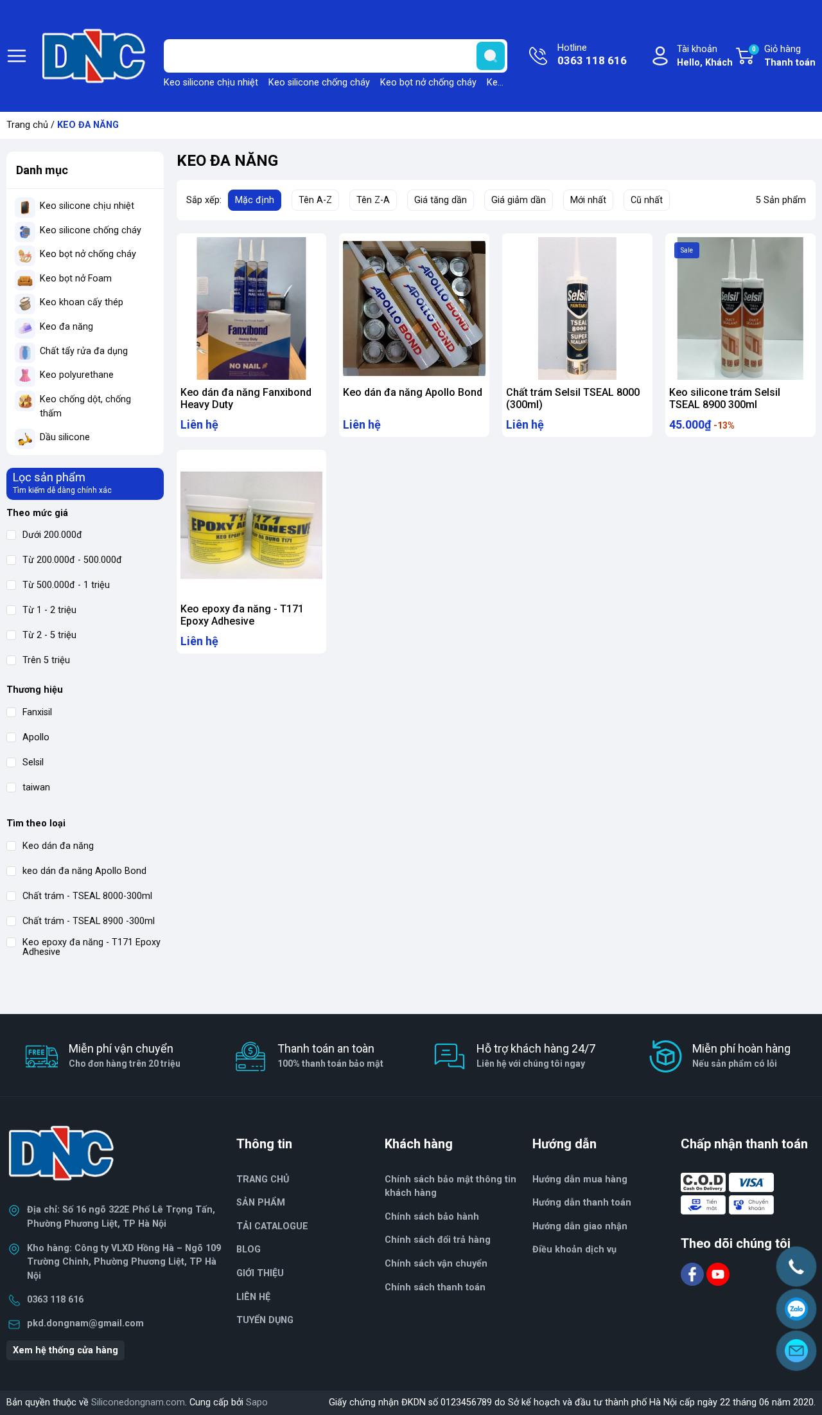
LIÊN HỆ (253, 1297)
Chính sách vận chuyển (436, 1263)
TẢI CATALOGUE (272, 1226)
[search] (491, 56)
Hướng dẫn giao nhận (579, 1226)
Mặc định (254, 200)
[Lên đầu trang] (801, 1386)
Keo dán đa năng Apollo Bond (412, 392)
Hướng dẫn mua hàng (579, 1179)
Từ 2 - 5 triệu (49, 635)
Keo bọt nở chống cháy (428, 82)
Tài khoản (705, 56)
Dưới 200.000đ (52, 535)
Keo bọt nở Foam (76, 278)
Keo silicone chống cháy (319, 82)
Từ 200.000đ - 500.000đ (72, 560)
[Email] (796, 1351)
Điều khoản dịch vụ (574, 1249)
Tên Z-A (373, 200)
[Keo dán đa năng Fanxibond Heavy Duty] (251, 308)
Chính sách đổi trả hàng (438, 1239)
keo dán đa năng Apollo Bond (84, 871)
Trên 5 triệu (46, 660)
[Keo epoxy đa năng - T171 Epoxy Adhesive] (251, 525)
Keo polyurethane (77, 374)
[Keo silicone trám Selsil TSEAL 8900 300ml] (740, 308)
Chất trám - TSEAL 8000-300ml (87, 896)
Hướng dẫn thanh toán (581, 1202)
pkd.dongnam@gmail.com (85, 1323)
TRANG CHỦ (262, 1179)
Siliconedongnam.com (138, 1402)
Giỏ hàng (784, 56)
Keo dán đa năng (58, 846)
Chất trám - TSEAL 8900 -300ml (88, 921)
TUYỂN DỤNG (264, 1320)
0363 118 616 (55, 1299)
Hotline (592, 54)
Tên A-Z (315, 200)
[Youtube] (718, 1273)
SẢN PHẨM (260, 1202)
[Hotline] (796, 1266)
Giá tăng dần (440, 200)
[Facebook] (693, 1273)
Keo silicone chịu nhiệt (211, 82)
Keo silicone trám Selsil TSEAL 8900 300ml (724, 398)
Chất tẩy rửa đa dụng (84, 351)
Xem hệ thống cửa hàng (65, 1350)
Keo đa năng (66, 326)
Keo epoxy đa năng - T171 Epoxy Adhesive (91, 947)
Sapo (257, 1402)
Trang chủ (27, 125)
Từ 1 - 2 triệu (49, 610)
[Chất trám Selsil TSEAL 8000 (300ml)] (577, 308)
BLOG (248, 1249)
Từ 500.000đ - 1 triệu (66, 585)
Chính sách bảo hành (432, 1216)
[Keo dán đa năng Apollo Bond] (414, 308)
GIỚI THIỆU (260, 1273)
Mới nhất (588, 200)
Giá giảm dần (518, 200)
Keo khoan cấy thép (81, 302)
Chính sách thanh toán (435, 1287)
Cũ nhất (647, 200)
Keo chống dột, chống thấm (85, 406)
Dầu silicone (65, 437)
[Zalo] (796, 1309)
